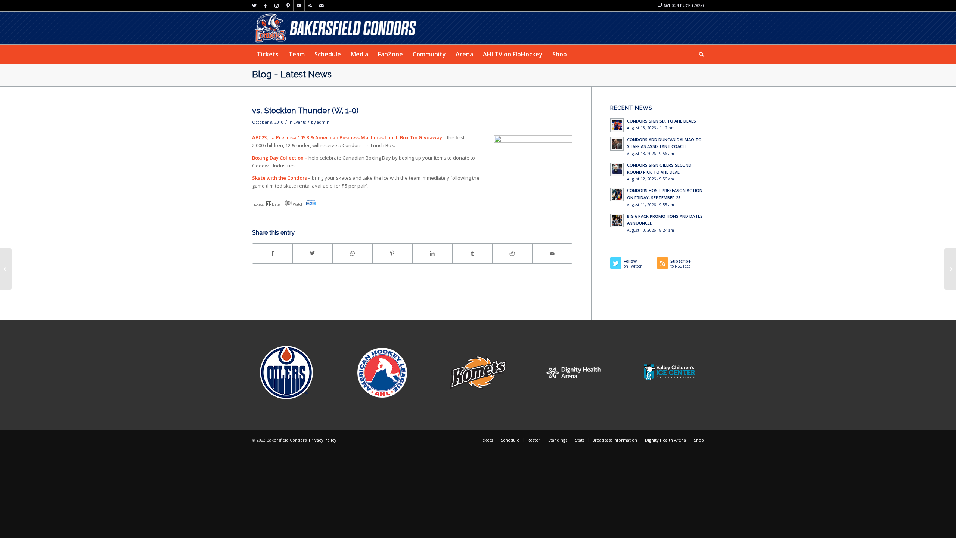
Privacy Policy (322, 440)
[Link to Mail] (321, 5)
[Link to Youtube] (299, 5)
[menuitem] (267, 54)
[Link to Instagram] (276, 5)
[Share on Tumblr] (472, 253)
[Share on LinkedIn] (432, 253)
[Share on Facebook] (272, 253)
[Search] (699, 54)
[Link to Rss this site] (310, 5)
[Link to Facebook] (265, 5)
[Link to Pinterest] (287, 5)
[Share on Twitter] (312, 253)
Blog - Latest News (292, 74)
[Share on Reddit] (512, 253)
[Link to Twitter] (254, 5)
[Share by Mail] (552, 253)
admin (323, 122)
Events (300, 122)
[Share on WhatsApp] (352, 253)
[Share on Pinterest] (392, 253)
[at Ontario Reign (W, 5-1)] (6, 269)
